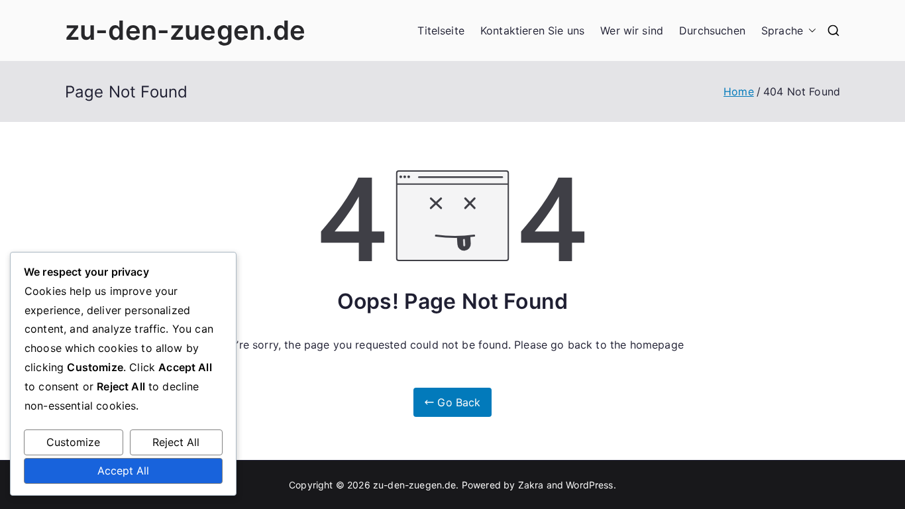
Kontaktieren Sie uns (532, 30)
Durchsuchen (712, 30)
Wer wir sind (631, 30)
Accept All (123, 470)
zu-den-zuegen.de (185, 30)
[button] (809, 30)
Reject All (175, 442)
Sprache (782, 30)
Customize (73, 442)
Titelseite (440, 30)
